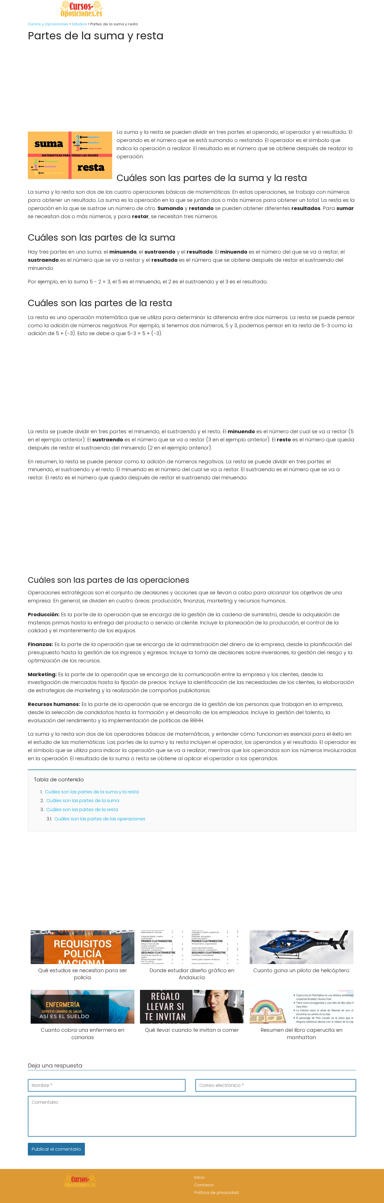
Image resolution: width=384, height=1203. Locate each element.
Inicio (199, 1177)
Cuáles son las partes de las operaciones (100, 819)
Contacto (204, 1185)
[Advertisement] (192, 83)
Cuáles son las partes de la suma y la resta (92, 792)
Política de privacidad (216, 1192)
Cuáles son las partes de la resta (82, 809)
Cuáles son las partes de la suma (82, 800)
